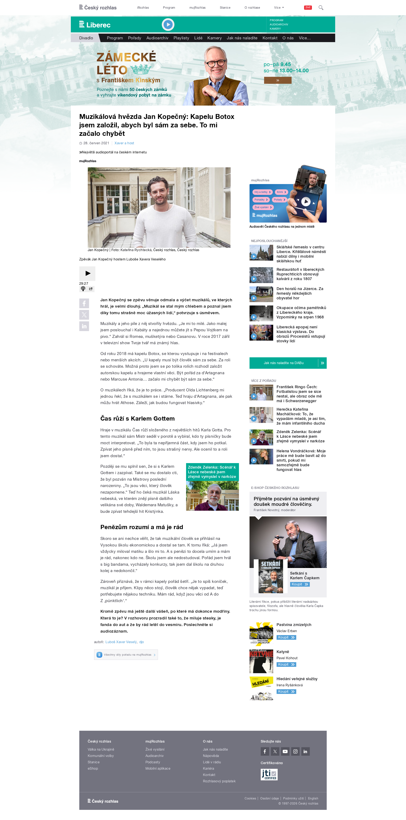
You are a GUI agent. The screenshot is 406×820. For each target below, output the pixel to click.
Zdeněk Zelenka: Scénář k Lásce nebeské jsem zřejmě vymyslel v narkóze (212, 472)
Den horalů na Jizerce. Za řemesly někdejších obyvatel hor (300, 293)
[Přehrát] (87, 273)
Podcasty (152, 762)
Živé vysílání (262, 207)
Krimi (280, 192)
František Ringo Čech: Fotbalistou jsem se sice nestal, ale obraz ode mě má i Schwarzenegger (299, 394)
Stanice (225, 7)
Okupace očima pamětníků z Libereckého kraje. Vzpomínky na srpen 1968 (301, 312)
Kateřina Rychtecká (136, 250)
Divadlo (86, 38)
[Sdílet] (91, 289)
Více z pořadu (263, 381)
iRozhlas (143, 7)
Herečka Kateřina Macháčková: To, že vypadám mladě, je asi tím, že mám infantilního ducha (301, 416)
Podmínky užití (293, 798)
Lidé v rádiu (212, 762)
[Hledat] (321, 7)
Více (305, 38)
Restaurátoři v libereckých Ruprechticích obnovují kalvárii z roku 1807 (300, 274)
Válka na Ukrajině (101, 749)
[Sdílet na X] (84, 315)
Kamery (275, 28)
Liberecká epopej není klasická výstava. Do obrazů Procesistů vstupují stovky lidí (301, 334)
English (313, 798)
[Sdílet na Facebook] (84, 303)
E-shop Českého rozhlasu (275, 488)
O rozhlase (252, 7)
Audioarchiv (279, 24)
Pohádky (260, 199)
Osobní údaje (269, 798)
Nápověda (211, 756)
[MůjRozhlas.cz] (87, 162)
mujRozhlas (197, 7)
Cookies (250, 798)
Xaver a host (124, 143)
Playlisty (181, 38)
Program (169, 7)
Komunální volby (101, 756)
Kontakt (270, 38)
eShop (93, 768)
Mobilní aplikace (158, 768)
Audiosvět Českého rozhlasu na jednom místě (282, 226)
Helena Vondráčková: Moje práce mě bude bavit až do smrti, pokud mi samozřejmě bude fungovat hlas (301, 460)
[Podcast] (83, 289)
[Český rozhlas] (98, 7)
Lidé (198, 38)
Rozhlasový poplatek (219, 781)
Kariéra (208, 768)
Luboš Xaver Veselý (121, 642)
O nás (288, 38)
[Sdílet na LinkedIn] (84, 326)
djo (141, 642)
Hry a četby (261, 192)
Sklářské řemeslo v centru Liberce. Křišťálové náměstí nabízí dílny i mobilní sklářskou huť (301, 254)
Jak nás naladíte (242, 38)
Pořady (134, 38)
